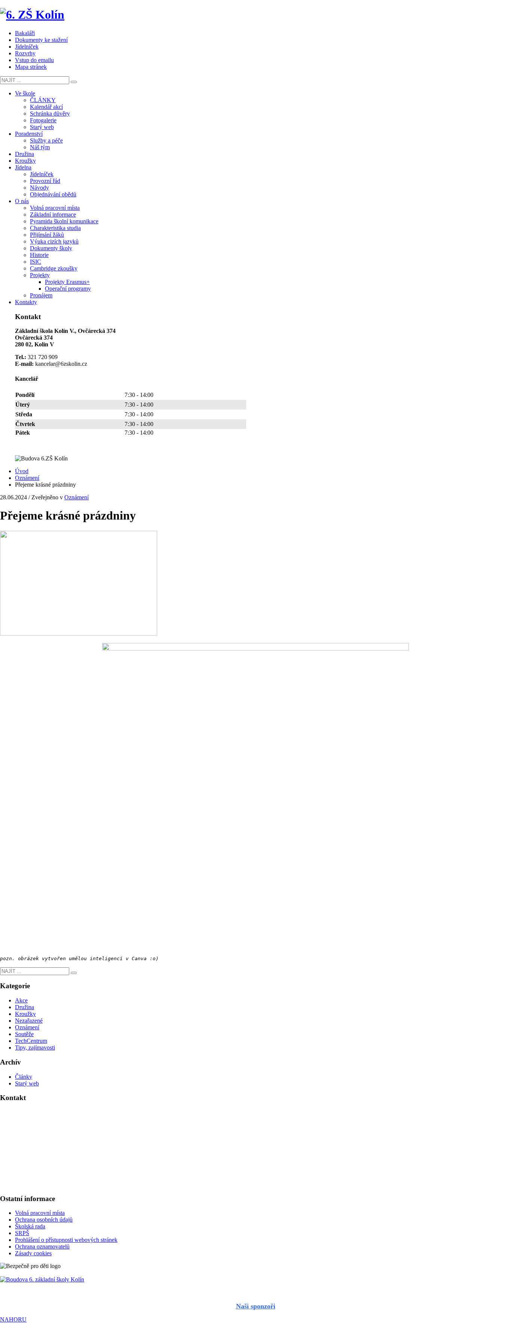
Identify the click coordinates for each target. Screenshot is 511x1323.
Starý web (27, 1083)
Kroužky (25, 1014)
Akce (21, 1000)
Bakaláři (25, 33)
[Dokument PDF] (255, 1279)
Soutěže (24, 1034)
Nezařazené (29, 1020)
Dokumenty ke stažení (41, 40)
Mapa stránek (31, 67)
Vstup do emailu (34, 60)
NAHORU (13, 1319)
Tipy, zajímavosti (35, 1047)
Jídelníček (27, 46)
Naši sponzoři (255, 1306)
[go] (74, 82)
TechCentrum (31, 1041)
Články (23, 1077)
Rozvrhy (25, 53)
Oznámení (76, 497)
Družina (24, 1007)
